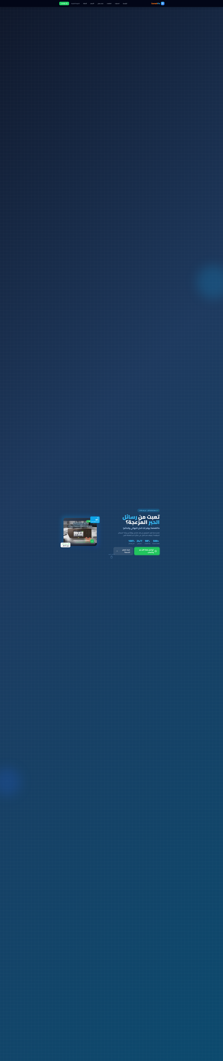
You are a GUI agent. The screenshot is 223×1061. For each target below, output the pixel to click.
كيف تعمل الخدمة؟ (126, 551)
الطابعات (109, 3)
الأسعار (92, 3)
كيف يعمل (100, 3)
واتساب (63, 3)
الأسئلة (85, 3)
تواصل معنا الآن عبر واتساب (146, 551)
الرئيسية (125, 3)
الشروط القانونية (75, 3)
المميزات (117, 3)
